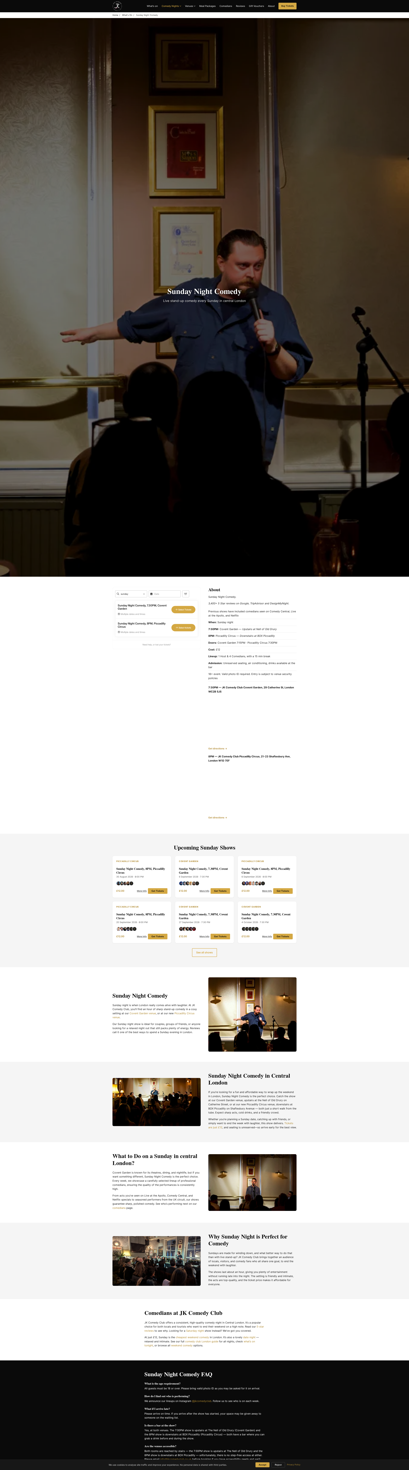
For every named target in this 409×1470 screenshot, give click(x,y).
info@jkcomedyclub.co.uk (175, 1459)
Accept (262, 1465)
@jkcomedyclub (201, 1401)
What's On (127, 15)
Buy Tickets (287, 6)
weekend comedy (182, 1345)
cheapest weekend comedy (192, 1337)
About (271, 6)
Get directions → (217, 748)
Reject (278, 1465)
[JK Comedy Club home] (117, 6)
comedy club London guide (201, 1341)
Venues (189, 6)
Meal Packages (207, 6)
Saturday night (195, 1330)
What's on (152, 6)
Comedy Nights (170, 6)
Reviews (240, 6)
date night (249, 1337)
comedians (119, 1207)
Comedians (226, 6)
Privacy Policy (293, 1464)
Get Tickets (157, 891)
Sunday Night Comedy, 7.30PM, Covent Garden (203, 870)
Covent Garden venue (143, 1013)
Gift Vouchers (256, 6)
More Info (142, 891)
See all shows (204, 952)
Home (115, 15)
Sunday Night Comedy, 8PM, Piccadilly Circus (140, 870)
